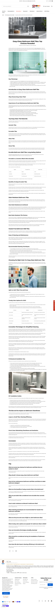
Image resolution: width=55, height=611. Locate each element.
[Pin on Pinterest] (16, 551)
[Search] (28, 6)
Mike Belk (8, 561)
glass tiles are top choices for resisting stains (25, 217)
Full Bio (8, 572)
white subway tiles (38, 48)
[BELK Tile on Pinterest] (18, 572)
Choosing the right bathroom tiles (14, 154)
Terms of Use (50, 587)
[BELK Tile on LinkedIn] (17, 572)
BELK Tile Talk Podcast (23, 572)
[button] (54, 305)
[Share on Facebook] (10, 551)
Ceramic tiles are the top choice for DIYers (16, 110)
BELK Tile (6, 604)
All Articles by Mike (14, 572)
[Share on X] (13, 551)
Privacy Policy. (46, 588)
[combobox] (15, 6)
